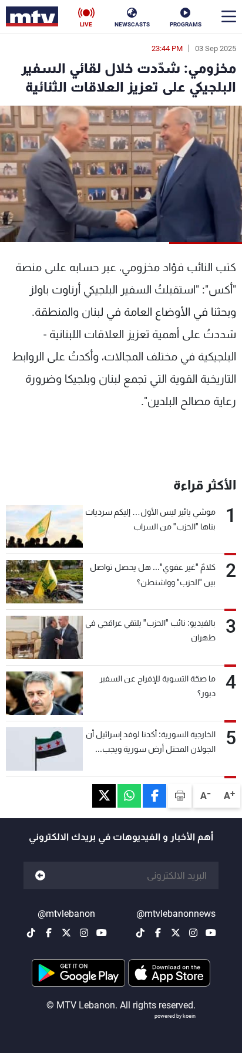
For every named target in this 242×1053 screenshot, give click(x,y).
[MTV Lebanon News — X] (175, 932)
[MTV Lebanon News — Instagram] (193, 932)
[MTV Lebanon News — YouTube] (211, 932)
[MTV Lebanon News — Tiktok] (140, 932)
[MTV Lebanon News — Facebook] (158, 932)
